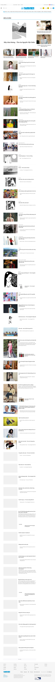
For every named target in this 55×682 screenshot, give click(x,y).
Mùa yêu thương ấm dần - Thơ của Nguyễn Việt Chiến (27, 477)
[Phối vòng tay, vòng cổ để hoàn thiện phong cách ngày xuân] (10, 217)
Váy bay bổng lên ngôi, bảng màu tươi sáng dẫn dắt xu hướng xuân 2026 (27, 121)
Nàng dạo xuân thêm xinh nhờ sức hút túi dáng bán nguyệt (27, 78)
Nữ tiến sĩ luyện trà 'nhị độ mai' (24, 532)
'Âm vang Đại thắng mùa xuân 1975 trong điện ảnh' (27, 295)
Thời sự (9, 11)
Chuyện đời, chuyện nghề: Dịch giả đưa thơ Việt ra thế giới (27, 90)
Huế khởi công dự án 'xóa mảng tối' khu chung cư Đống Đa (27, 536)
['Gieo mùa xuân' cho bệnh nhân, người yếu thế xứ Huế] (10, 135)
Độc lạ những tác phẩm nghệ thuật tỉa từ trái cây (27, 191)
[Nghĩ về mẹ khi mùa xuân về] (10, 421)
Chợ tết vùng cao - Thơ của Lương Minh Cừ (26, 499)
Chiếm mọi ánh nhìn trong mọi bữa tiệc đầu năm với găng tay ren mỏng (21, 57)
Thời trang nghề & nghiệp (22, 259)
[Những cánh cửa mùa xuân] (10, 548)
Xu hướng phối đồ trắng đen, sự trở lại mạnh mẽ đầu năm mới (28, 650)
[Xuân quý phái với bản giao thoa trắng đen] (10, 651)
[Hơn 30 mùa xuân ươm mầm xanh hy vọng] (10, 146)
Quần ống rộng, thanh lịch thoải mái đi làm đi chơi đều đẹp (27, 227)
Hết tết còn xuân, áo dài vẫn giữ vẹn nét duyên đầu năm (27, 341)
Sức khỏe (19, 11)
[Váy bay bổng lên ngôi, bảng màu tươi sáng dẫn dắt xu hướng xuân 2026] (10, 123)
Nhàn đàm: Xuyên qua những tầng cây (25, 181)
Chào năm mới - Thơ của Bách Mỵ (25, 464)
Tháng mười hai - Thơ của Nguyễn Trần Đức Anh (27, 502)
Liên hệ (22, 4)
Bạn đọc (20, 131)
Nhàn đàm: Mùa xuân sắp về (24, 202)
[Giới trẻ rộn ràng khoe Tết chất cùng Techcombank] (10, 571)
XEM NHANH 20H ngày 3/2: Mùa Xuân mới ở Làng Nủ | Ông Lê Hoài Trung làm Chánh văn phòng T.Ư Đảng (27, 407)
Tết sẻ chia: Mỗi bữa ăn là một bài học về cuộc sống (27, 601)
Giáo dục (25, 11)
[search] (8, 8)
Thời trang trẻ (49, 11)
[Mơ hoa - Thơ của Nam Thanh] (10, 170)
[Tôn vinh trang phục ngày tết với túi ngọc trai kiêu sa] (10, 76)
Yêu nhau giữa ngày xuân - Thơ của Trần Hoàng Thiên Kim (27, 86)
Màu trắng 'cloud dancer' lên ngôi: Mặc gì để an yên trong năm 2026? (27, 265)
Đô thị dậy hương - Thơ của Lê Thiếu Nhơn (26, 479)
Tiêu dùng (45, 11)
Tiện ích (19, 4)
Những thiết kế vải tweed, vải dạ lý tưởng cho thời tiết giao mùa (27, 306)
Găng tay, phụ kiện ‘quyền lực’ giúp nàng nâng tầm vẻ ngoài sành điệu (28, 218)
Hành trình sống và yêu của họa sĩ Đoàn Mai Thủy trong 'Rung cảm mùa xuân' (44, 32)
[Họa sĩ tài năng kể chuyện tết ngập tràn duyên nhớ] (10, 365)
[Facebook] (51, 4)
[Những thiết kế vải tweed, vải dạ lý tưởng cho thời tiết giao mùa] (10, 308)
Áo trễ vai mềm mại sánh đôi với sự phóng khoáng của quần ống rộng (27, 230)
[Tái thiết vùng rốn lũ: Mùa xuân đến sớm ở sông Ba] (10, 252)
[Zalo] (53, 4)
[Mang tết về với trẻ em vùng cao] (10, 616)
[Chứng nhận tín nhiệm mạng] (37, 678)
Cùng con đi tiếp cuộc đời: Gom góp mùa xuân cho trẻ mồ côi (27, 547)
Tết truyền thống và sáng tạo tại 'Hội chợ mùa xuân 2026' (27, 194)
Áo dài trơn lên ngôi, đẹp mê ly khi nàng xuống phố (27, 433)
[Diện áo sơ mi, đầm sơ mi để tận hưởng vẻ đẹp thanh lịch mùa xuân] (8, 52)
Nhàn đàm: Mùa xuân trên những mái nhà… (26, 179)
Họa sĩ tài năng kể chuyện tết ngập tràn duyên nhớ (27, 362)
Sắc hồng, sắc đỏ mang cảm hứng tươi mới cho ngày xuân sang (28, 101)
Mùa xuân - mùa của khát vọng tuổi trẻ (25, 328)
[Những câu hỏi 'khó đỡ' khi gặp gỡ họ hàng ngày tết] (21, 526)
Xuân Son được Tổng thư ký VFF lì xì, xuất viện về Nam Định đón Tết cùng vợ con (30, 594)
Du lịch (28, 11)
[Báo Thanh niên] (6, 672)
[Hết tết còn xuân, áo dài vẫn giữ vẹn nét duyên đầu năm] (10, 348)
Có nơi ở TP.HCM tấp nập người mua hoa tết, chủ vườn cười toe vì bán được (26, 512)
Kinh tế (14, 11)
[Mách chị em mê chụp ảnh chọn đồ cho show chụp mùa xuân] (10, 263)
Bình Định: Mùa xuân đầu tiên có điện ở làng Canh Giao (27, 421)
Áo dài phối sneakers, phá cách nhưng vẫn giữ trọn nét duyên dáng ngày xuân (30, 355)
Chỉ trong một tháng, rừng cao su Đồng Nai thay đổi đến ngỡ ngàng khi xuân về (27, 110)
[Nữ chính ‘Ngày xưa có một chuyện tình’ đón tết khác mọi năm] (10, 559)
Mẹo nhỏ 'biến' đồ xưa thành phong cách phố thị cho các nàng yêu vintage (28, 125)
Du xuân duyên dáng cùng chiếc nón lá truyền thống (27, 63)
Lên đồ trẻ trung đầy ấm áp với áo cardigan (25, 384)
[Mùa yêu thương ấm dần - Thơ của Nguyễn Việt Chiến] (10, 479)
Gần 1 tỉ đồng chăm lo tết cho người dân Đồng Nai (27, 136)
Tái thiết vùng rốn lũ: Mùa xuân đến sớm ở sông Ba (27, 250)
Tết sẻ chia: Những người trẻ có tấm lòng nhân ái (27, 624)
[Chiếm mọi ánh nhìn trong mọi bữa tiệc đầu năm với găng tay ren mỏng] (21, 52)
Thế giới (11, 11)
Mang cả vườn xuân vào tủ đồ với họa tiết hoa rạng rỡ (46, 57)
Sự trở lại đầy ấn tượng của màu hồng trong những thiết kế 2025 (27, 309)
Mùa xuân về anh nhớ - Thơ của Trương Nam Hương (27, 442)
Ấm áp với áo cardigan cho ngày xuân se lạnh (29, 399)
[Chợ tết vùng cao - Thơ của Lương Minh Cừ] (10, 503)
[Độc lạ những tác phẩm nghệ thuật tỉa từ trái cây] (10, 193)
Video (42, 11)
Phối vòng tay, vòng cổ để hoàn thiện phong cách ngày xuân (27, 215)
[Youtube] (49, 4)
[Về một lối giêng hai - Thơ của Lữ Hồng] (10, 158)
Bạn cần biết (15, 4)
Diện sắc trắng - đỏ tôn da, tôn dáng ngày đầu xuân (27, 241)
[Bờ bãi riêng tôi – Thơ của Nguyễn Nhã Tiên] (21, 287)
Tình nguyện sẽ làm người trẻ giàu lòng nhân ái (27, 626)
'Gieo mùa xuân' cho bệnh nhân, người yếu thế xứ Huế (27, 133)
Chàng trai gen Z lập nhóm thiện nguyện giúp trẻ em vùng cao (28, 615)
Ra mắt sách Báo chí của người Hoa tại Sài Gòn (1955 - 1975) (28, 298)
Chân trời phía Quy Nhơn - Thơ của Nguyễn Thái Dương (27, 320)
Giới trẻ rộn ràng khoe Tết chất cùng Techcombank (25, 568)
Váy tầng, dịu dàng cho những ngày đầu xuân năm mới (33, 57)
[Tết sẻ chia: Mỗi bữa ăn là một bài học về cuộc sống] (10, 604)
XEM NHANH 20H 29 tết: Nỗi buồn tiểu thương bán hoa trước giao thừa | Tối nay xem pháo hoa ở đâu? (27, 411)
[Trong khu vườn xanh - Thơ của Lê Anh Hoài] (10, 456)
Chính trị (6, 11)
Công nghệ (38, 11)
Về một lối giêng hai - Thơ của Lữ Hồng (25, 155)
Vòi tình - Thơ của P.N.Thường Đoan (25, 455)
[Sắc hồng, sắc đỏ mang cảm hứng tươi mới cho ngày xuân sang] (10, 240)
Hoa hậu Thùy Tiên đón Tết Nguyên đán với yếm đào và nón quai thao (28, 66)
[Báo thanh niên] (27, 8)
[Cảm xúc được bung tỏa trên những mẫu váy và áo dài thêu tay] (10, 433)
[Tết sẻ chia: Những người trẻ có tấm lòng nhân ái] (10, 627)
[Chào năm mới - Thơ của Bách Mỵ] (10, 468)
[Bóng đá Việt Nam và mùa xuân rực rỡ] (10, 588)
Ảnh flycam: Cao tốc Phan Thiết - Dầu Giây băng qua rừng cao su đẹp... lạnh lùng (28, 113)
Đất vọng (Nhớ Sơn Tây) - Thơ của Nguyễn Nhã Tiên (28, 444)
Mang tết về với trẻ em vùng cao (24, 612)
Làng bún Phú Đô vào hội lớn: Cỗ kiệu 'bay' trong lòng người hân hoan (28, 365)
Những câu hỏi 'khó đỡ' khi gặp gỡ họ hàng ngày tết (30, 526)
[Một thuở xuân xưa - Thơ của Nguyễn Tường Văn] (10, 320)
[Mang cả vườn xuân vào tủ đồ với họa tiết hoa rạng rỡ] (46, 52)
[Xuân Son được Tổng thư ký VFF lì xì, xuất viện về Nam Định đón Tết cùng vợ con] (21, 594)
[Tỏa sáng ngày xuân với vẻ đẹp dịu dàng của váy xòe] (10, 376)
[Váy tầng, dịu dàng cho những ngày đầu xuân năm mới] (33, 52)
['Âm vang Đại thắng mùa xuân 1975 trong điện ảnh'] (10, 296)
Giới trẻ (22, 11)
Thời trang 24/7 (21, 72)
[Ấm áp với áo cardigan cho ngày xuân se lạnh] (21, 400)
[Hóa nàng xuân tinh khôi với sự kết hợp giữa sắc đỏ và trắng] (10, 100)
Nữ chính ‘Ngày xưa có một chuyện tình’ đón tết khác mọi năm (27, 557)
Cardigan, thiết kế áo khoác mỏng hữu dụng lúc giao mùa (44, 46)
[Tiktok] (52, 4)
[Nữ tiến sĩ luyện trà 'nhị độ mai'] (10, 536)
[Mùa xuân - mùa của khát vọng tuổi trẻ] (10, 332)
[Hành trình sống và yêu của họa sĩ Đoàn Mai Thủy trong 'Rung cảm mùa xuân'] (44, 25)
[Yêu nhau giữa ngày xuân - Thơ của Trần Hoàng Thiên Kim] (10, 88)
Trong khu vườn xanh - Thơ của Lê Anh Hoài (27, 452)
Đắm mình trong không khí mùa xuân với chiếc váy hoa (27, 636)
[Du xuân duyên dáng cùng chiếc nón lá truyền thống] (10, 65)
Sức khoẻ (15, 665)
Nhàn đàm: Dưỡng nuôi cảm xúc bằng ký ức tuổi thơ (28, 205)
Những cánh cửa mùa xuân (23, 544)
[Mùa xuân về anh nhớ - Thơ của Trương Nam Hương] (10, 444)
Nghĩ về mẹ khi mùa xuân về (24, 417)
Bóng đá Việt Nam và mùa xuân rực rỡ (25, 579)
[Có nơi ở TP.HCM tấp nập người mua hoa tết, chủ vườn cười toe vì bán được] (10, 520)
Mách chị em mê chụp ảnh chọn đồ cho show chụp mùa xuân (26, 262)
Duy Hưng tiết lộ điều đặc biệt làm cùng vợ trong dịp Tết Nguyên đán (28, 560)
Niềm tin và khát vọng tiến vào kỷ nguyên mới (27, 330)
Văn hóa (30, 11)
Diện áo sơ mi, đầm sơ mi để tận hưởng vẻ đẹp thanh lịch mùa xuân (8, 57)
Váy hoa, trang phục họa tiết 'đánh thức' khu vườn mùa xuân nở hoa (27, 640)
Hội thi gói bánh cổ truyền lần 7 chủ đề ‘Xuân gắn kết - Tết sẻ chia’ (28, 605)
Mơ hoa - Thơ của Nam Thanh (24, 167)
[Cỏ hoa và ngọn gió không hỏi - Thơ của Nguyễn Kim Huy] (10, 280)
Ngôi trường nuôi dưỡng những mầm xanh (26, 146)
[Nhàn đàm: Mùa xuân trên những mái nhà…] (10, 182)
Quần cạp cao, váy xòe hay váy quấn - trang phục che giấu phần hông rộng (27, 377)
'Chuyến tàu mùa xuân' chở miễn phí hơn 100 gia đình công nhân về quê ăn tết (28, 492)
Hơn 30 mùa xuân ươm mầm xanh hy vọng (26, 144)
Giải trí (33, 11)
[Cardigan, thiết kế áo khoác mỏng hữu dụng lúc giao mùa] (44, 39)
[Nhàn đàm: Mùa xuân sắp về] (10, 205)
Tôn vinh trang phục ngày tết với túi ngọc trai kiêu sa (27, 75)
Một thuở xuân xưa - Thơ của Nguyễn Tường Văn (27, 316)
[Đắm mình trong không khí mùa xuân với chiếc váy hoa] (10, 639)
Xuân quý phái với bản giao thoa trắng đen (26, 647)
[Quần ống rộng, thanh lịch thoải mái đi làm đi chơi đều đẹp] (10, 228)
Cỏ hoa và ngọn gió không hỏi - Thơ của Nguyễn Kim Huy (26, 273)
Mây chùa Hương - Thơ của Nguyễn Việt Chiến (19, 42)
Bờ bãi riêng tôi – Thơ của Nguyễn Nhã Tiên (30, 286)
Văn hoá (25, 665)
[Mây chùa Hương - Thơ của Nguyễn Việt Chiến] (19, 31)
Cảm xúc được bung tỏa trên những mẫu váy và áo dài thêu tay (27, 430)
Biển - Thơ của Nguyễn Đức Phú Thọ (25, 158)
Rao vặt (46, 665)
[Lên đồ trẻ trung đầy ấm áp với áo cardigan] (10, 393)
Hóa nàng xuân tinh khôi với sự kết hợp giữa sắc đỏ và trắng (27, 98)
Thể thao (35, 11)
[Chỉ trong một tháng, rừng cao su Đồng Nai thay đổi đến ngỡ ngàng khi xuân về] (10, 111)
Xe (34, 665)
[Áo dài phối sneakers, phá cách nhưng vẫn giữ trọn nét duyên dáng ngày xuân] (21, 355)
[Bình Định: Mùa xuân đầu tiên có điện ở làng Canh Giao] (10, 491)
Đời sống (16, 11)
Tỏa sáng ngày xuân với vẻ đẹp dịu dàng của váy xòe (27, 374)
